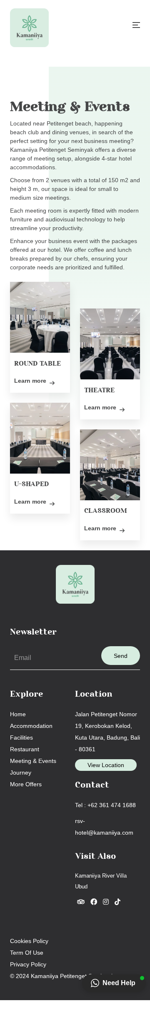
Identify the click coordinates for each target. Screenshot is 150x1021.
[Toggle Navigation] (136, 25)
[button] (114, 983)
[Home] (29, 27)
